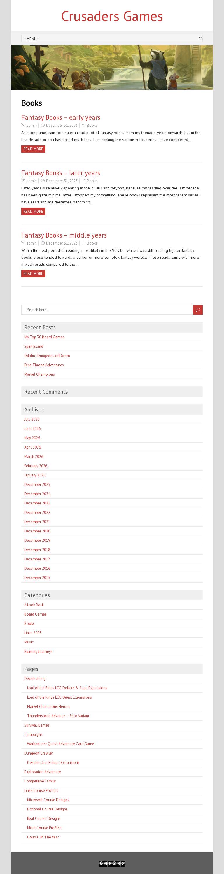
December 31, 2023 (62, 125)
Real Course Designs (44, 818)
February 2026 (35, 465)
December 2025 (37, 484)
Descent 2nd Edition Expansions (53, 762)
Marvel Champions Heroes (48, 706)
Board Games (35, 614)
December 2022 (37, 512)
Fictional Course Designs (47, 809)
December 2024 (37, 493)
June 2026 (32, 428)
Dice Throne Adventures (44, 365)
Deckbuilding (35, 678)
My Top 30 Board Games (44, 337)
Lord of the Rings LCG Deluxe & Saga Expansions (67, 687)
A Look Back (34, 604)
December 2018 (37, 549)
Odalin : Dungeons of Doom (47, 355)
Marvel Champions (39, 374)
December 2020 (37, 531)
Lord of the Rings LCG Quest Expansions (59, 697)
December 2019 (37, 540)
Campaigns (33, 734)
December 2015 (37, 577)
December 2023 (37, 503)
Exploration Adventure (42, 771)
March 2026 (33, 456)
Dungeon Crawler (38, 753)
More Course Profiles (44, 827)
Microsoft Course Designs (48, 799)
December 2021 (37, 521)
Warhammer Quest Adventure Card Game (60, 743)
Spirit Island (33, 346)
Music (29, 642)
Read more (33, 149)
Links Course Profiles (41, 790)
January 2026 (35, 475)
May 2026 (32, 437)
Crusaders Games (112, 16)
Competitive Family (40, 781)
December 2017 (37, 559)
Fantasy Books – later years (60, 172)
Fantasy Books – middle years (64, 235)
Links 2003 (32, 632)
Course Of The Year (43, 837)
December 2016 (37, 568)
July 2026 (31, 419)
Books (92, 125)
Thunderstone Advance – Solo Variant (58, 715)
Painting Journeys (38, 651)
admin (32, 125)
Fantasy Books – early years (60, 117)
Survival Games (37, 725)
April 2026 (32, 447)
